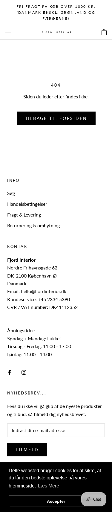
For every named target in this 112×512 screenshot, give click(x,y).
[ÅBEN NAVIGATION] (8, 32)
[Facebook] (9, 372)
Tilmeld (27, 449)
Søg (11, 193)
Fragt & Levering (24, 214)
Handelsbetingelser (27, 204)
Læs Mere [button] (48, 485)
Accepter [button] (56, 501)
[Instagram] (24, 372)
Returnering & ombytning (33, 225)
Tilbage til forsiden (56, 118)
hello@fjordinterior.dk (43, 291)
